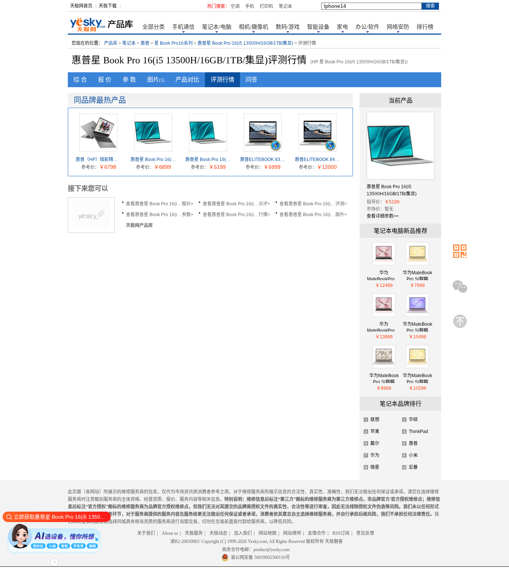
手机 (249, 6)
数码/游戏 (288, 27)
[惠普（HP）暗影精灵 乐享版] (98, 148)
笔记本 (285, 6)
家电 (342, 27)
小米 (413, 455)
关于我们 (146, 533)
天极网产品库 (139, 225)
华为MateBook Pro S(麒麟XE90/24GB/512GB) (384, 378)
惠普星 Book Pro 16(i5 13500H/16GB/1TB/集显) (245, 43)
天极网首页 (81, 6)
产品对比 (187, 79)
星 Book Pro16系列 (173, 43)
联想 (374, 419)
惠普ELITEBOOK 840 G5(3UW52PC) (318, 159)
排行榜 (425, 27)
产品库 (110, 43)
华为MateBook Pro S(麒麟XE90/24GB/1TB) (417, 327)
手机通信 (183, 27)
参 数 (129, 79)
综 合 (80, 79)
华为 (374, 455)
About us (170, 533)
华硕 (413, 419)
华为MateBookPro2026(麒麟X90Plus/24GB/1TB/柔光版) (384, 275)
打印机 (266, 6)
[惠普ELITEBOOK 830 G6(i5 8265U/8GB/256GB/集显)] (262, 148)
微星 (374, 467)
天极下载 (108, 6)
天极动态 (218, 533)
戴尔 (374, 443)
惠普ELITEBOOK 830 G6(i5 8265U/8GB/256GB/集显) (263, 159)
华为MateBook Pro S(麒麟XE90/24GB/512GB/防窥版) (417, 378)
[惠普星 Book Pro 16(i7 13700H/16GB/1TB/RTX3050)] (153, 148)
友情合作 (317, 533)
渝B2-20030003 (184, 541)
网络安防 (398, 27)
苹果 (374, 431)
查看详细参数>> (383, 216)
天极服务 (194, 533)
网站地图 (267, 533)
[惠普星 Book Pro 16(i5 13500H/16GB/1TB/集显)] (208, 148)
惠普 (144, 43)
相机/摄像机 (253, 27)
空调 (235, 6)
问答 (251, 79)
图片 (155, 79)
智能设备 (318, 27)
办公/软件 (367, 27)
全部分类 (153, 27)
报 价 (104, 79)
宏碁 (413, 467)
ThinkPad (418, 431)
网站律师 (292, 533)
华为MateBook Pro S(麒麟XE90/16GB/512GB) (417, 275)
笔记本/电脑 (216, 27)
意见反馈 (365, 533)
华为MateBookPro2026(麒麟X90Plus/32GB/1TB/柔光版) (384, 327)
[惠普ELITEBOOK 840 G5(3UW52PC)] (317, 148)
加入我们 (243, 533)
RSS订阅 (341, 533)
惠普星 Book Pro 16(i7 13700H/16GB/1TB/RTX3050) (153, 159)
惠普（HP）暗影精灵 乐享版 (99, 159)
